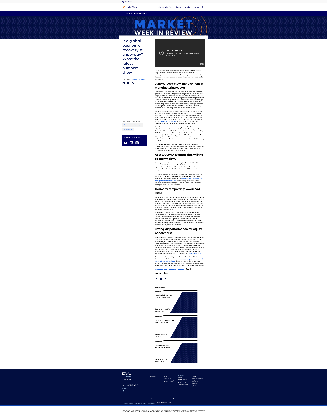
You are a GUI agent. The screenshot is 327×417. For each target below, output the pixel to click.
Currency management (183, 379)
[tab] (128, 1)
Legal (158, 402)
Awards (194, 385)
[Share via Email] (128, 83)
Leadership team (195, 381)
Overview (180, 377)
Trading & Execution (182, 382)
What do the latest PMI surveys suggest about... (146, 398)
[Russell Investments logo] (130, 7)
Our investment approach (197, 378)
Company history (196, 380)
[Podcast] (137, 143)
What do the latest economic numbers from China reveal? (193, 398)
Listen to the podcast (176, 270)
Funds (165, 376)
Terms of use (164, 402)
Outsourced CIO (167, 378)
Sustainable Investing (168, 381)
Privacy (169, 402)
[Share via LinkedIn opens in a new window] (123, 83)
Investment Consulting (169, 380)
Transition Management (183, 384)
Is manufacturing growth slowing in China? (168, 398)
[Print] (132, 83)
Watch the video (161, 270)
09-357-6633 (153, 376)
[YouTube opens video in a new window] (126, 143)
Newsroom (194, 386)
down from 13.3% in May (168, 121)
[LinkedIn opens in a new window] (131, 143)
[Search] (203, 7)
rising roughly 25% (195, 253)
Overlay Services (181, 381)
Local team (194, 383)
